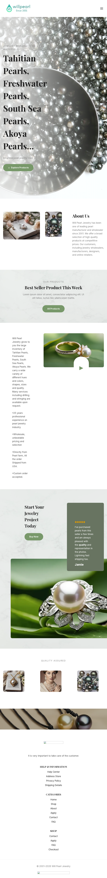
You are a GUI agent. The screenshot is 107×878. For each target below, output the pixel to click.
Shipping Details (53, 785)
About (53, 808)
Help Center (53, 772)
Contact (53, 817)
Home (53, 799)
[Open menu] (103, 8)
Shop (53, 804)
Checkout (54, 849)
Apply (53, 813)
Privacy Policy (53, 780)
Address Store (53, 776)
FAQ (54, 821)
